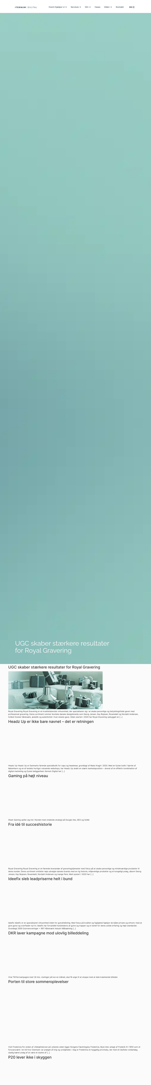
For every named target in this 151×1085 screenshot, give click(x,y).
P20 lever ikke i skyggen (30, 1057)
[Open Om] (90, 7)
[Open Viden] (111, 7)
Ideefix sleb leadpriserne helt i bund (40, 878)
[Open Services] (80, 7)
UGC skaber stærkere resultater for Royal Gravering (54, 667)
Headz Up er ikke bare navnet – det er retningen (51, 721)
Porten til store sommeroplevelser (38, 981)
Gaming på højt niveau (28, 775)
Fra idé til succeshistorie (30, 824)
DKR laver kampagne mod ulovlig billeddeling (48, 933)
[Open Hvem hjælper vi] (66, 7)
